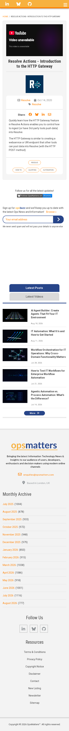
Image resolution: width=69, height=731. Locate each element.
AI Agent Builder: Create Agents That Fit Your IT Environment (45, 314)
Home (5, 17)
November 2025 (12, 534)
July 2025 (8, 504)
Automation (48, 170)
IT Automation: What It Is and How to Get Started (48, 333)
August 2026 (10, 603)
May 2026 (8, 580)
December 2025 (12, 542)
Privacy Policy (34, 659)
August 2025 (10, 511)
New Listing (34, 688)
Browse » (51, 211)
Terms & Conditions (35, 652)
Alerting (32, 170)
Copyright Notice (34, 666)
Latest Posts (34, 288)
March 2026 (9, 565)
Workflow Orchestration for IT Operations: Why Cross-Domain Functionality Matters (48, 353)
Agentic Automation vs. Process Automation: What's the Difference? (47, 395)
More (32, 413)
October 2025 (10, 527)
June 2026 (9, 587)
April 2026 (8, 572)
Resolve (25, 100)
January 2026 (10, 549)
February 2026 (11, 557)
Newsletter (35, 695)
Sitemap (34, 702)
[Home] (34, 445)
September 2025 (12, 519)
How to (18, 170)
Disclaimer (35, 673)
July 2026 (8, 595)
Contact (34, 681)
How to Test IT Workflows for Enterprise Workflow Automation (48, 374)
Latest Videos (34, 296)
